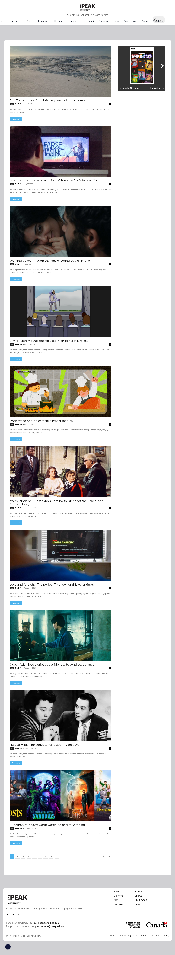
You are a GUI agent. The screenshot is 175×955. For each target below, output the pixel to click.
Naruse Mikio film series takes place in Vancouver (45, 744)
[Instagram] (13, 914)
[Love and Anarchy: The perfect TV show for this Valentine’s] (60, 555)
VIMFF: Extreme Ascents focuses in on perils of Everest (49, 340)
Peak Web (19, 104)
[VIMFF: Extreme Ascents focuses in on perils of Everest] (60, 311)
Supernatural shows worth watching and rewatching (47, 825)
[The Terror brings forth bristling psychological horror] (60, 71)
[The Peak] (87, 7)
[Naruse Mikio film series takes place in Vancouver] (60, 715)
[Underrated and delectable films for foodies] (60, 391)
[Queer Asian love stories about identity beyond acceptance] (60, 635)
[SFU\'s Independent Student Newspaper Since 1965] (45, 899)
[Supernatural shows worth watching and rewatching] (60, 795)
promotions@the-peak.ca (49, 926)
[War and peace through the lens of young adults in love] (60, 231)
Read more (16, 118)
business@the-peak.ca (46, 923)
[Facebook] (8, 914)
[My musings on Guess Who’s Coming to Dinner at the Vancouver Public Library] (60, 471)
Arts (12, 104)
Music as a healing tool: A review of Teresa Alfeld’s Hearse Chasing (57, 180)
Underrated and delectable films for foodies (41, 420)
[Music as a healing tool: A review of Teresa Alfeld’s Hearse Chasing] (60, 151)
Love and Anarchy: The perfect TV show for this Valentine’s (52, 584)
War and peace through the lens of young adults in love (50, 260)
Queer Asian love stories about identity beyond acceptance (52, 664)
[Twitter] (18, 914)
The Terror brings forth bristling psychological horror (47, 100)
